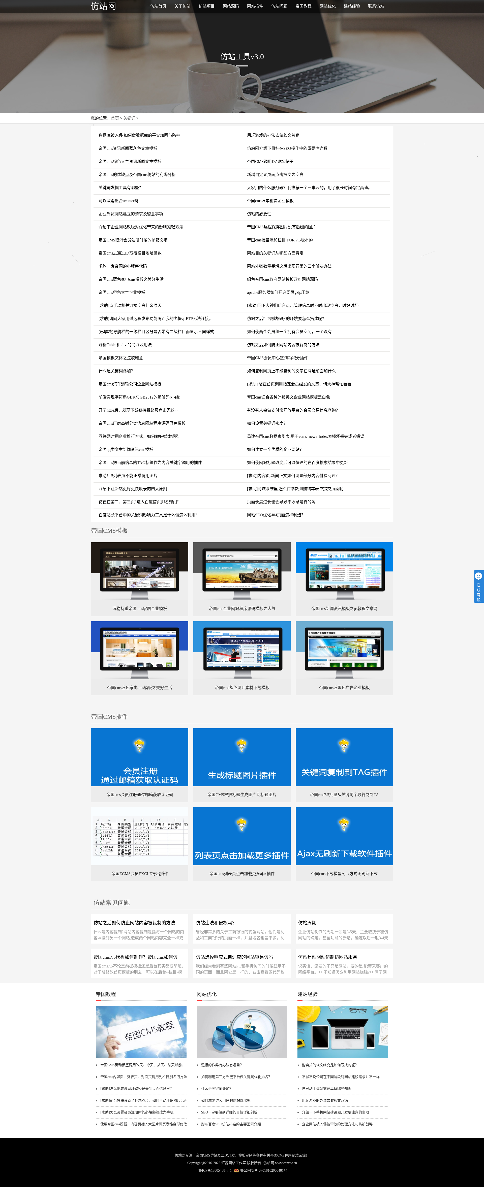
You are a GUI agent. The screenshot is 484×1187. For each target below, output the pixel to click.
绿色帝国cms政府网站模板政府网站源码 (282, 279)
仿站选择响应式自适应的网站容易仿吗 (234, 957)
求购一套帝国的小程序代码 (123, 266)
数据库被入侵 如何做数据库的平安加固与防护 (139, 135)
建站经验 (352, 6)
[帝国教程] (141, 1057)
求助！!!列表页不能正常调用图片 (128, 476)
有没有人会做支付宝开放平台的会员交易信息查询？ (293, 410)
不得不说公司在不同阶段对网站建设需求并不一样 (341, 1077)
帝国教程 (303, 6)
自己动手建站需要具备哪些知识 (326, 1089)
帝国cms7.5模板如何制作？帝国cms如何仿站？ (135, 959)
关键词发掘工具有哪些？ (121, 188)
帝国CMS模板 (109, 530)
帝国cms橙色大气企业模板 (122, 292)
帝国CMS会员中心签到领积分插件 (277, 358)
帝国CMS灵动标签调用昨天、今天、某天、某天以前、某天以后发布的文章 (145, 1065)
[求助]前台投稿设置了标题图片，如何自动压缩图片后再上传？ (145, 1100)
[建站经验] (342, 1057)
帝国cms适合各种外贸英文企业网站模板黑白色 (288, 397)
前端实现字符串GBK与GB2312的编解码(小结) (139, 397)
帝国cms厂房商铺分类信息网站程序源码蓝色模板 (142, 423)
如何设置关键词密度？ (267, 423)
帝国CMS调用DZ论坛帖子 (270, 161)
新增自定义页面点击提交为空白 (275, 174)
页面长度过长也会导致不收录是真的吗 (281, 502)
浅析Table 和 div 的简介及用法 (125, 345)
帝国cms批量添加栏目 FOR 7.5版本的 (280, 240)
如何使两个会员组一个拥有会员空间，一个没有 (289, 332)
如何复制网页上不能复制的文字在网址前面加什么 (291, 371)
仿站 (116, 6)
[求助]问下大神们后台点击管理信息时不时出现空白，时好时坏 (302, 305)
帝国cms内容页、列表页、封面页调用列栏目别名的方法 (143, 1077)
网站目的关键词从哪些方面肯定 (275, 253)
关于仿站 (182, 6)
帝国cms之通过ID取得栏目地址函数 (130, 253)
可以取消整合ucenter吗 (118, 201)
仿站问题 (279, 6)
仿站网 (268, 1163)
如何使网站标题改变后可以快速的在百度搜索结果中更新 (297, 462)
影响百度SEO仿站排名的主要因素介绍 (231, 1124)
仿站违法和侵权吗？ (216, 922)
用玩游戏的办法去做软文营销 (273, 135)
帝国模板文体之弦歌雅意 (121, 358)
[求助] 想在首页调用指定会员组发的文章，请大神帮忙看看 (299, 384)
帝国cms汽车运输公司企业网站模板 (130, 384)
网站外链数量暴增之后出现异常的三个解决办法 (289, 266)
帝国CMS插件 (109, 716)
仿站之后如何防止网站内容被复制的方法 (283, 345)
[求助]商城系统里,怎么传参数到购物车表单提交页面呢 (295, 489)
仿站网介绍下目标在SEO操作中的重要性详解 (287, 148)
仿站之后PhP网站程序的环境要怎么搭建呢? (285, 318)
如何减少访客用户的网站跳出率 (226, 1100)
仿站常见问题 (112, 903)
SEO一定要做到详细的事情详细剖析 (229, 1112)
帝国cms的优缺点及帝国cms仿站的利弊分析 (137, 174)
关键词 (129, 118)
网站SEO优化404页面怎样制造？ (276, 515)
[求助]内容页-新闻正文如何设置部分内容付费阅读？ (293, 476)
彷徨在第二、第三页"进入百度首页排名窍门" (139, 502)
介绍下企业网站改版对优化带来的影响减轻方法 (141, 227)
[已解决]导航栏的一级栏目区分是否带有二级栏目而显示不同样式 (156, 332)
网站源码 (231, 6)
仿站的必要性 (259, 214)
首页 (115, 118)
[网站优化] (242, 1057)
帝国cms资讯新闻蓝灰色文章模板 (128, 148)
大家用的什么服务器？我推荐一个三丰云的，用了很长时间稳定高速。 (309, 188)
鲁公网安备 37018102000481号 (263, 1170)
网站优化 (328, 6)
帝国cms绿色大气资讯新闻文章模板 (130, 161)
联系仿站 (376, 6)
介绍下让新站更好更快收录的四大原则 (133, 489)
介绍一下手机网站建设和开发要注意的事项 (335, 1112)
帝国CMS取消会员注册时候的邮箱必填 (133, 240)
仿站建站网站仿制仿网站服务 (327, 957)
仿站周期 (307, 922)
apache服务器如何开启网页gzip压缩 (278, 292)
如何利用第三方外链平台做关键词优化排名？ (236, 1077)
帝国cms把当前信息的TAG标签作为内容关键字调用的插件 (150, 462)
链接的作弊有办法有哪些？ (222, 1065)
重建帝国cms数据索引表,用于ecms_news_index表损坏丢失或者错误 (305, 436)
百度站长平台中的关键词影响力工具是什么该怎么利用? (148, 515)
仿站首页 (158, 6)
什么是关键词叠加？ (117, 371)
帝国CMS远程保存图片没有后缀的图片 (281, 227)
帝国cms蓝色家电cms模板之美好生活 (131, 279)
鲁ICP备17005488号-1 (215, 1170)
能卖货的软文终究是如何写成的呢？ (330, 1065)
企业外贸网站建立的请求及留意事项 (131, 214)
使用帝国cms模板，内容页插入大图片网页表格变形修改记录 (145, 1124)
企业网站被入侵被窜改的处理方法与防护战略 (337, 1124)
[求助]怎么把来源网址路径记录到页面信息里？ (136, 1089)
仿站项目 (207, 6)
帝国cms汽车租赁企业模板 (270, 201)
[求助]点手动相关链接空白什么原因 (130, 305)
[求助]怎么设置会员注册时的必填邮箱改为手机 (136, 1112)
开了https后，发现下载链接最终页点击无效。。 (140, 410)
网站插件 (255, 6)
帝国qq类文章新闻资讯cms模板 (126, 449)
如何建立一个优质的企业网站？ (275, 449)
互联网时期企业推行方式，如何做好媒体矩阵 (139, 436)
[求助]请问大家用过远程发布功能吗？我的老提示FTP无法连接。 (156, 318)
